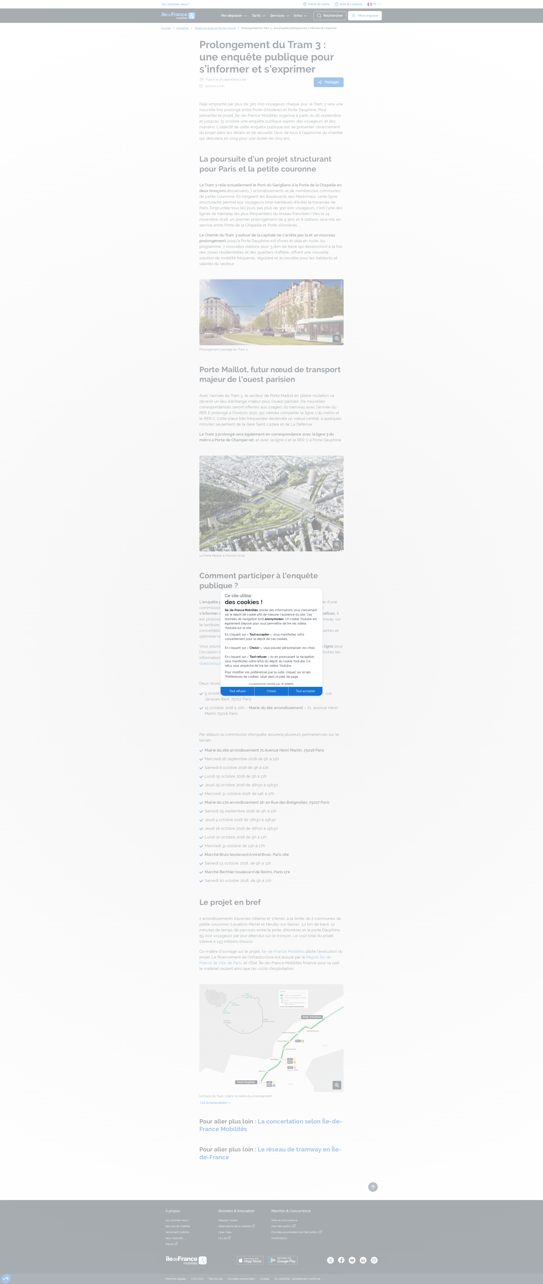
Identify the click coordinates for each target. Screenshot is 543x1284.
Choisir (271, 691)
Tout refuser (237, 691)
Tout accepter (305, 691)
